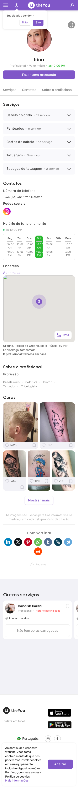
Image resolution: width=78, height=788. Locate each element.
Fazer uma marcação (39, 75)
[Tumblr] (48, 542)
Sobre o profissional (57, 90)
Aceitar (60, 764)
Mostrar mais (39, 500)
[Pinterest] (28, 542)
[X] (18, 542)
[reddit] (38, 551)
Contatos (29, 90)
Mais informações (16, 780)
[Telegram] (68, 542)
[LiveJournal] (58, 542)
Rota (66, 335)
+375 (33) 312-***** (16, 197)
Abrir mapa (11, 273)
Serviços (9, 90)
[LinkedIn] (8, 542)
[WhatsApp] (38, 542)
